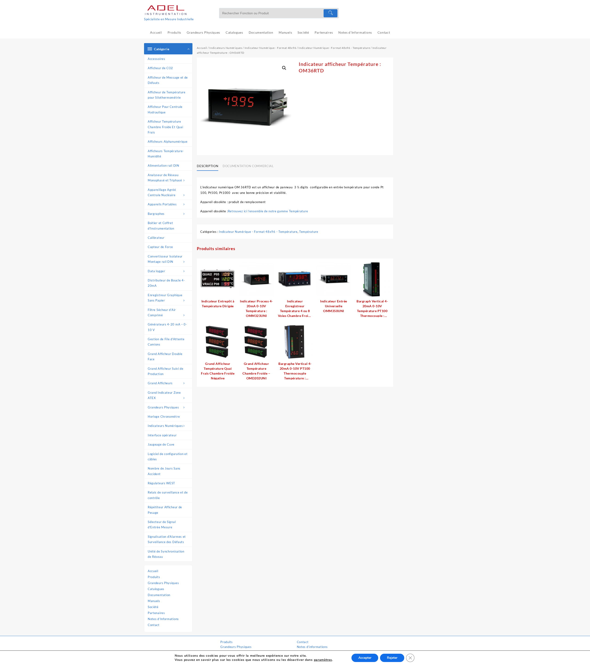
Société (153, 607)
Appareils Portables (162, 204)
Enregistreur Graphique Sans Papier (165, 297)
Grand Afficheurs (160, 383)
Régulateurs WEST (161, 483)
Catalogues (156, 589)
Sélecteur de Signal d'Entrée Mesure (162, 524)
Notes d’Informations (163, 619)
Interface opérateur (162, 435)
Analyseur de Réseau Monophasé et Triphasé (165, 177)
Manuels (154, 601)
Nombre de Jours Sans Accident (164, 471)
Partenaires (156, 613)
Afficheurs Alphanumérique (168, 141)
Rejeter (392, 658)
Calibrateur (156, 237)
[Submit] (330, 13)
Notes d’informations (312, 647)
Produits (154, 577)
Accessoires (156, 59)
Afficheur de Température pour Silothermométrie (167, 94)
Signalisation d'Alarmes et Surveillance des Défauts (167, 539)
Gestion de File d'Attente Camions (166, 341)
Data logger (156, 271)
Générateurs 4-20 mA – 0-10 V (167, 326)
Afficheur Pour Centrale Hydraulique (165, 109)
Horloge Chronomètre (164, 416)
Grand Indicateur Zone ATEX (164, 395)
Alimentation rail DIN (163, 165)
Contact (153, 625)
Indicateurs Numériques (165, 426)
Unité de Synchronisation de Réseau (166, 554)
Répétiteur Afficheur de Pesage (165, 509)
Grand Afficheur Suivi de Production (165, 371)
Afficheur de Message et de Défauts (168, 80)
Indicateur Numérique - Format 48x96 (270, 48)
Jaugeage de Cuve (161, 444)
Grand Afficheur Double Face (165, 356)
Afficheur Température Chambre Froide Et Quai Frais (165, 127)
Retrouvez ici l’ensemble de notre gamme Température (268, 211)
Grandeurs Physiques (163, 407)
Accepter (364, 658)
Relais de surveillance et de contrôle (168, 495)
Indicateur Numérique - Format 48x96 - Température (334, 48)
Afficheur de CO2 (160, 68)
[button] (284, 68)
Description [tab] (207, 166)
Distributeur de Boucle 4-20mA (166, 282)
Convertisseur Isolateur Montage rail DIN (165, 258)
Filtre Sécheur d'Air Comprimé (162, 312)
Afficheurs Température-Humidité (166, 153)
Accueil (153, 571)
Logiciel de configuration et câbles (168, 456)
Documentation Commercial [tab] (248, 166)
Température (308, 231)
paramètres (323, 660)
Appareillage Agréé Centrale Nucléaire (162, 192)
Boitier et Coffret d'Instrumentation (161, 225)
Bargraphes (156, 214)
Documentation (159, 595)
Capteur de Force (160, 247)
